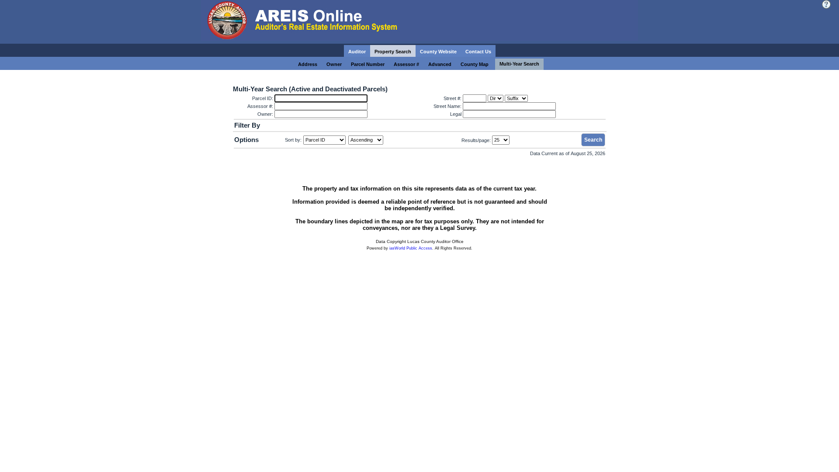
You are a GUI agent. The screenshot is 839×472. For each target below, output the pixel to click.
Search (593, 140)
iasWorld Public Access (410, 248)
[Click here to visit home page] (419, 22)
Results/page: (476, 139)
